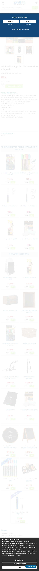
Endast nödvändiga (19, 564)
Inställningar (19, 560)
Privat (28, 21)
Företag (11, 21)
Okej (19, 567)
